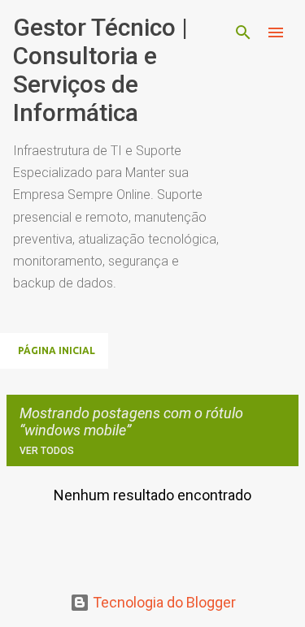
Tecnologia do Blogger (162, 602)
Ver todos (47, 450)
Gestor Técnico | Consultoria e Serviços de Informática (100, 70)
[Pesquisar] (243, 32)
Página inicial (56, 350)
